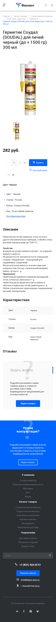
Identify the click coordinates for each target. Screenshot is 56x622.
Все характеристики (15, 216)
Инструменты (28, 523)
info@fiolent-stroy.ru (30, 580)
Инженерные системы (28, 527)
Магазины (28, 488)
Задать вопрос (28, 403)
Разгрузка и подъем (28, 542)
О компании (28, 475)
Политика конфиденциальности (28, 484)
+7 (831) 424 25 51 (30, 564)
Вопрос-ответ (28, 546)
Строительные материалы (28, 507)
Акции (28, 496)
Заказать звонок (28, 573)
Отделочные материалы (28, 511)
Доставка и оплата (28, 538)
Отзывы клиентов (28, 480)
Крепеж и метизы (28, 519)
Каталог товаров (28, 502)
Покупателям (28, 533)
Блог (28, 492)
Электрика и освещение (28, 515)
